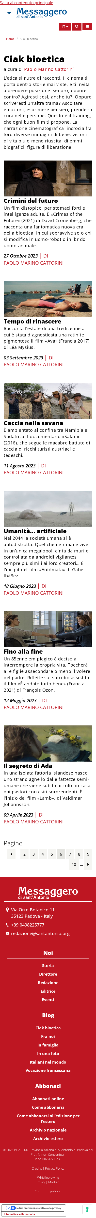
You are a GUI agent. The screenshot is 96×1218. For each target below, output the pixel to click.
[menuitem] (48, 975)
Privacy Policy (54, 1168)
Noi (48, 952)
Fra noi (48, 1036)
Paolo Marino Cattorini (49, 69)
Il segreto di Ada (28, 766)
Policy (41, 1182)
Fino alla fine (23, 651)
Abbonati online (48, 1098)
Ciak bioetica (29, 39)
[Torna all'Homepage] (42, 13)
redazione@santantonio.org (40, 933)
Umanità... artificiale (35, 531)
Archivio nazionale (48, 1130)
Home (10, 39)
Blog (48, 1015)
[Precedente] (11, 854)
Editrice (48, 991)
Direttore (48, 974)
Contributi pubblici (48, 1191)
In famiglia (48, 1045)
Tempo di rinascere (32, 321)
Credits (37, 1168)
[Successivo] (88, 864)
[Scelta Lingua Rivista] (87, 26)
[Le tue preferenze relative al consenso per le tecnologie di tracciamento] (87, 1209)
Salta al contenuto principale (26, 2)
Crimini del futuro (31, 200)
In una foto (48, 1053)
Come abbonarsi (48, 1107)
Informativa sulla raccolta (19, 1214)
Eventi (48, 999)
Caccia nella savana (33, 423)
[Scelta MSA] (9, 13)
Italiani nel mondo (48, 1062)
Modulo (54, 1182)
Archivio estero (48, 1138)
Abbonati (48, 1085)
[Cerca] (76, 27)
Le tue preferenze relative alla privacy (38, 1208)
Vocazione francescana (48, 1070)
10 (74, 864)
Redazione (48, 982)
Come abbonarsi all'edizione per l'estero (48, 1118)
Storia (48, 965)
